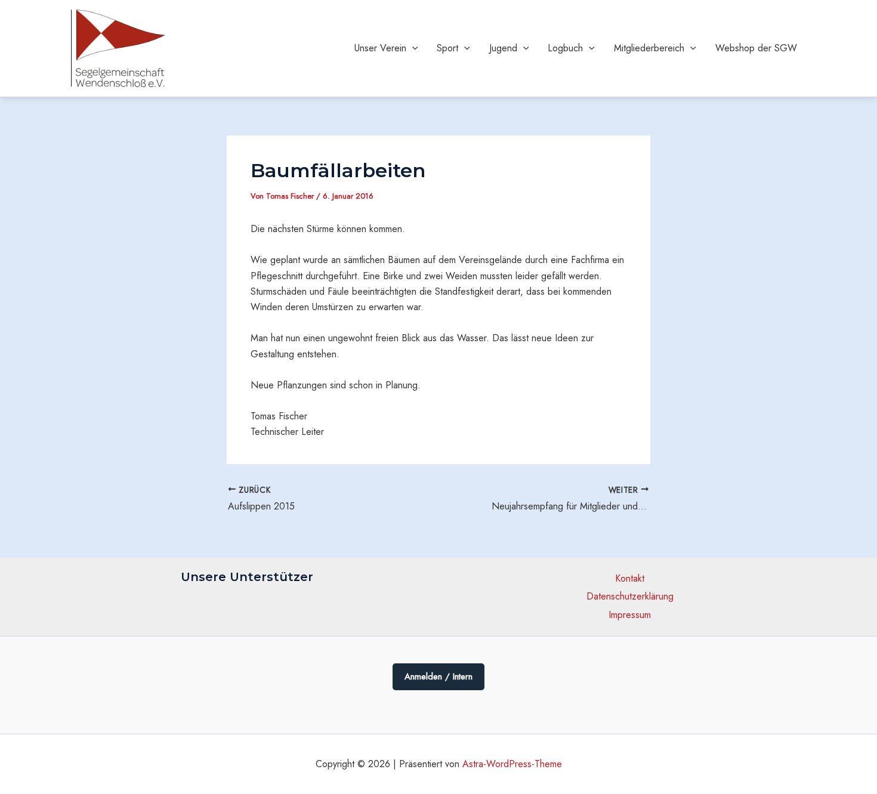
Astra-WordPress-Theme (512, 764)
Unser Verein (380, 48)
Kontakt (629, 578)
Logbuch (565, 48)
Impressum (630, 615)
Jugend (503, 48)
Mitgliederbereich (649, 48)
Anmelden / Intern (438, 676)
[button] (412, 48)
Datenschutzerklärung (630, 596)
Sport (447, 48)
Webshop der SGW (756, 48)
